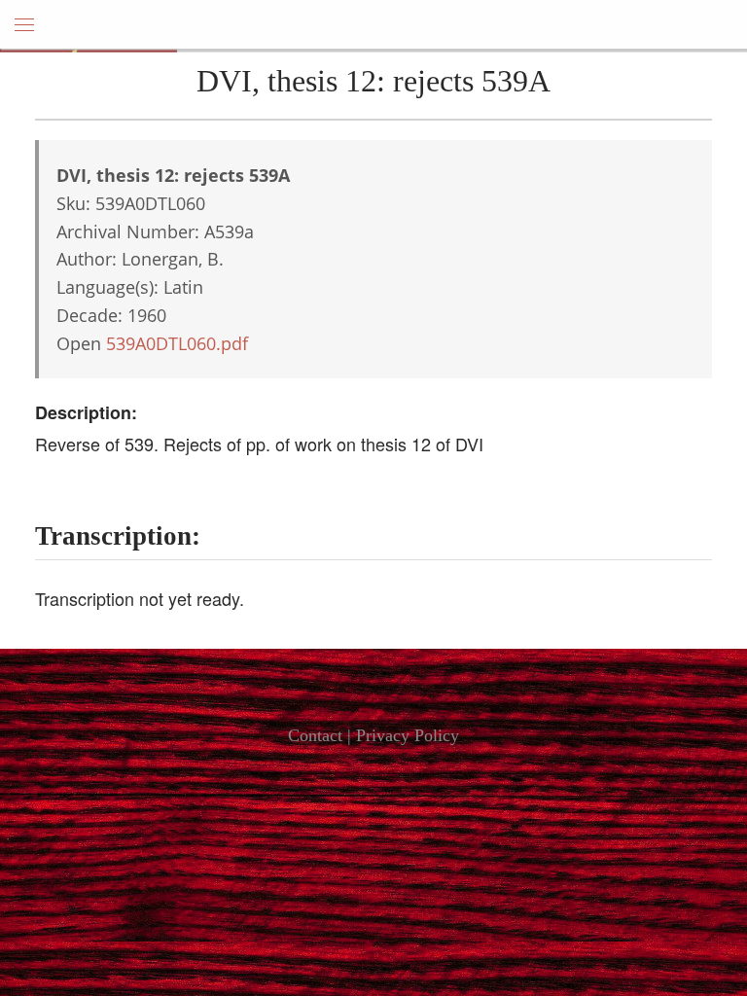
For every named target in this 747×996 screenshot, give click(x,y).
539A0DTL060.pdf (177, 343)
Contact (315, 735)
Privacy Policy (407, 735)
